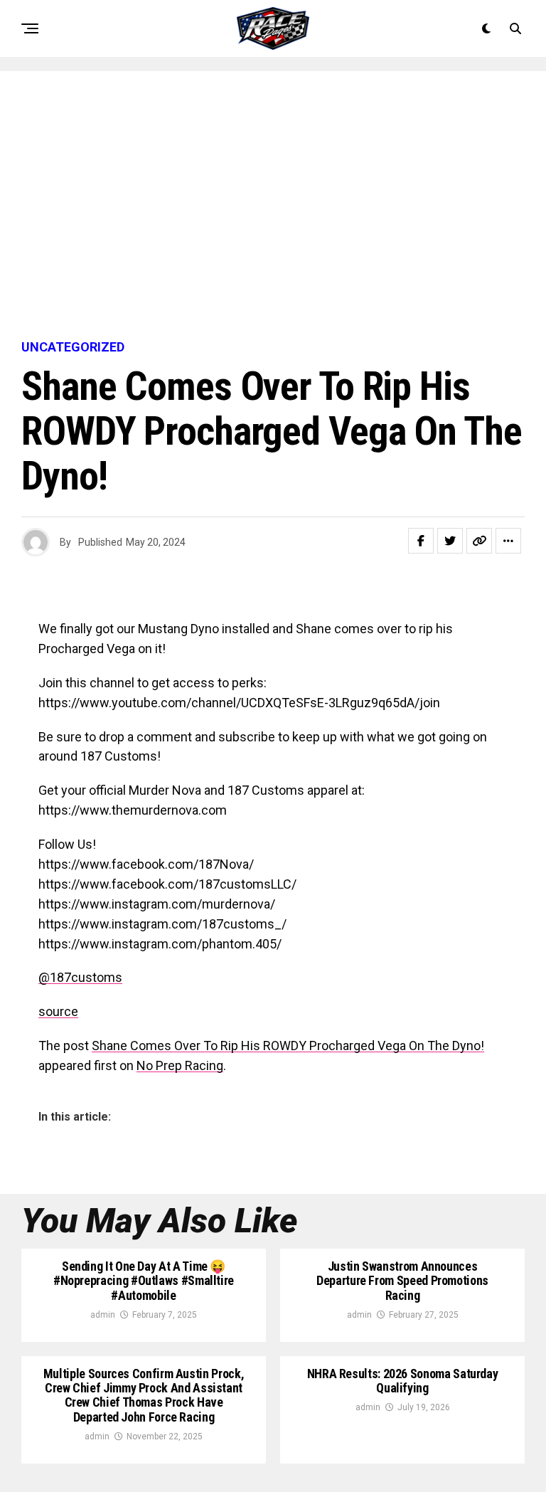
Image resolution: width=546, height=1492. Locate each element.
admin (102, 1315)
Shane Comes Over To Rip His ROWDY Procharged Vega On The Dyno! (288, 1045)
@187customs (80, 977)
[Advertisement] (273, 206)
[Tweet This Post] (450, 541)
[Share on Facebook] (421, 541)
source (58, 1011)
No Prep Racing (179, 1065)
